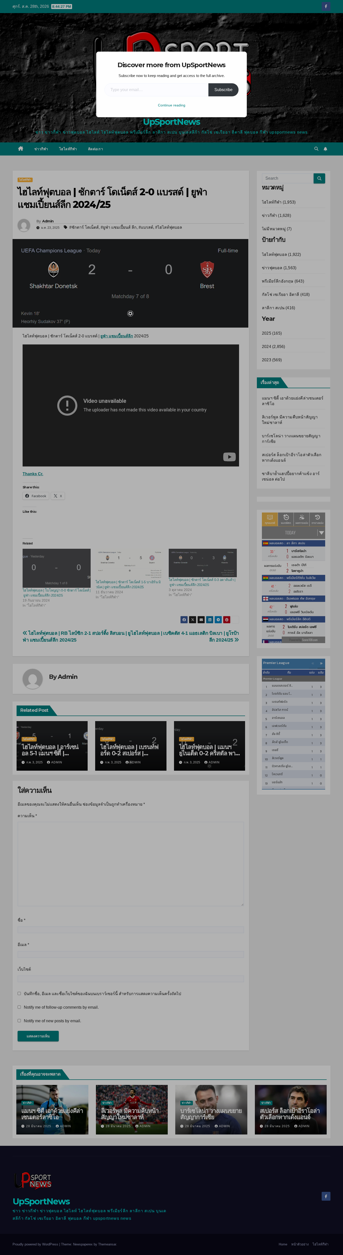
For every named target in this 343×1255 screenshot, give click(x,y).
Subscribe (223, 90)
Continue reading (171, 105)
